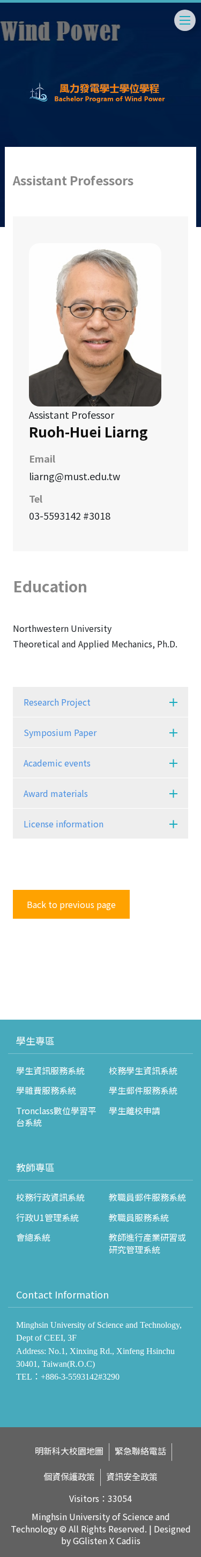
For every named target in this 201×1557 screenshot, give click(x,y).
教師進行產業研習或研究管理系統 (147, 1243)
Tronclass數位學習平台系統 (56, 1116)
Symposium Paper (60, 732)
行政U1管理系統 (47, 1217)
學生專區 (35, 1040)
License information (63, 823)
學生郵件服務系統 (143, 1090)
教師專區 (35, 1167)
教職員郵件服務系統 (147, 1197)
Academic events (57, 762)
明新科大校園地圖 (69, 1451)
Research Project (57, 701)
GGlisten (90, 1540)
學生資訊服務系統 (50, 1070)
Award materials (56, 793)
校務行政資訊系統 (50, 1197)
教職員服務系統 (139, 1217)
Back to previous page (71, 904)
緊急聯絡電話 (140, 1451)
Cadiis (128, 1540)
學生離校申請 (134, 1110)
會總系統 (33, 1237)
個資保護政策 (69, 1476)
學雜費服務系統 (46, 1090)
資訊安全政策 (132, 1476)
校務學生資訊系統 (143, 1070)
